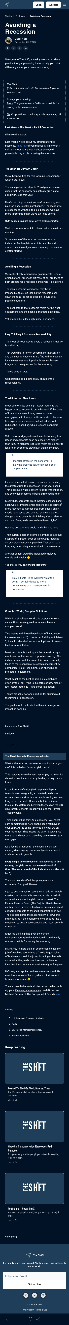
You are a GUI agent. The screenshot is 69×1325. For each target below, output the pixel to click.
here (58, 994)
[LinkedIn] (34, 1295)
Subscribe (53, 4)
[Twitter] (25, 1295)
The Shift (9, 16)
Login (39, 4)
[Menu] (64, 4)
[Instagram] (43, 1295)
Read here (22, 145)
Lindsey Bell (21, 38)
